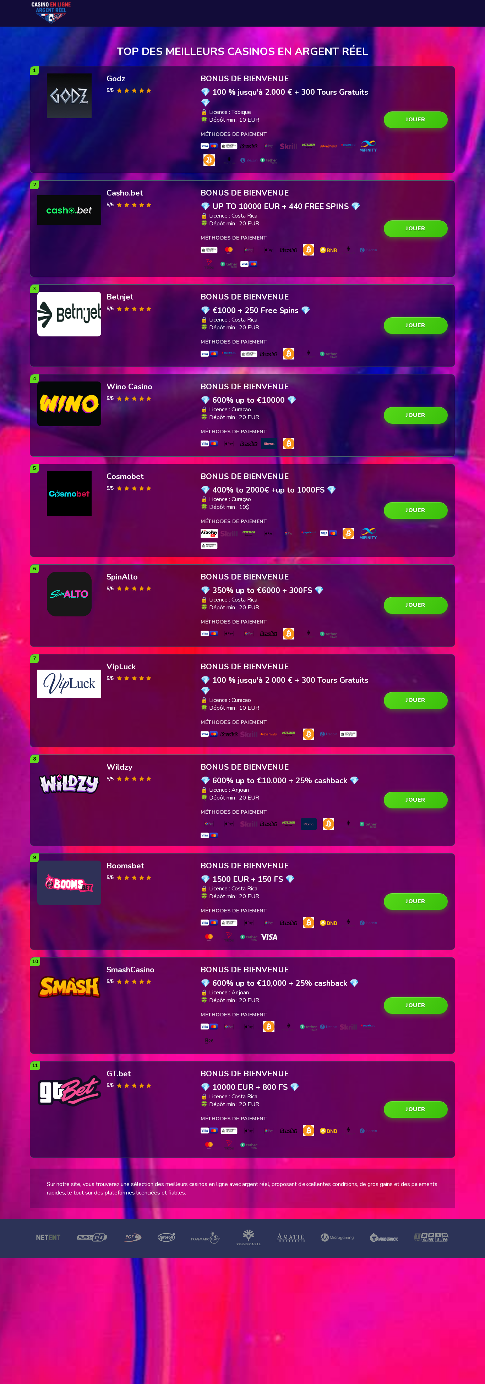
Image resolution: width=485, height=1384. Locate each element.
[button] (416, 119)
